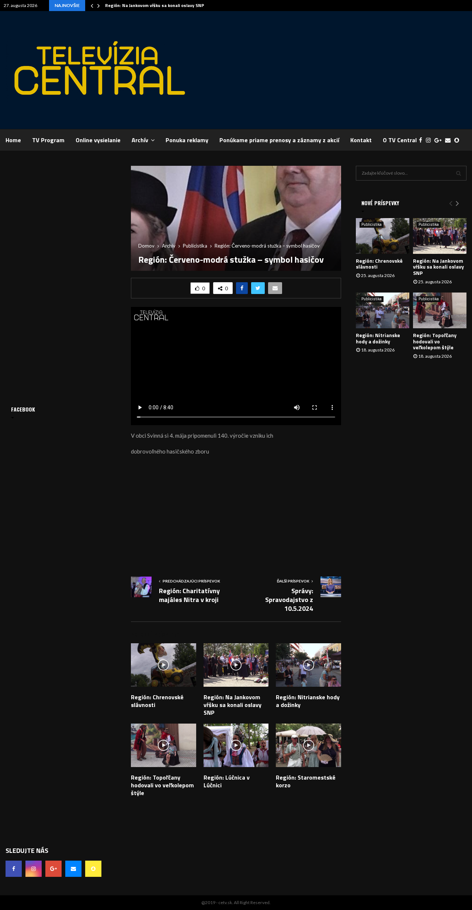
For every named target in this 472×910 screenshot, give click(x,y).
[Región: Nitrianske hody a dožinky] (382, 310)
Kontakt (361, 140)
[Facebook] (422, 140)
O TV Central (400, 140)
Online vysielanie (98, 140)
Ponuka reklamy (187, 140)
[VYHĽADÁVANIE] (458, 173)
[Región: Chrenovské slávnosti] (382, 236)
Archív (140, 140)
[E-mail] (449, 140)
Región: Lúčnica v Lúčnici (227, 781)
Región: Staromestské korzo (306, 781)
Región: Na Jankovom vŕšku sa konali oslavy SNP (154, 5)
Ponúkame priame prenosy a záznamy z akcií (279, 140)
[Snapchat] (458, 140)
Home (13, 140)
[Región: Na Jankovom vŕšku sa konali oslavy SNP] (439, 236)
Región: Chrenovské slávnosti (157, 701)
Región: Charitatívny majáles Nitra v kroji (189, 595)
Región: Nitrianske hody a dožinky (308, 701)
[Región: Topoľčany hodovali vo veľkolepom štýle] (439, 310)
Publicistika (371, 225)
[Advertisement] (332, 70)
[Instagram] (430, 140)
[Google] (439, 140)
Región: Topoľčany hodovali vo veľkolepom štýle (162, 785)
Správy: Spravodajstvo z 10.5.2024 (289, 599)
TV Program (48, 140)
